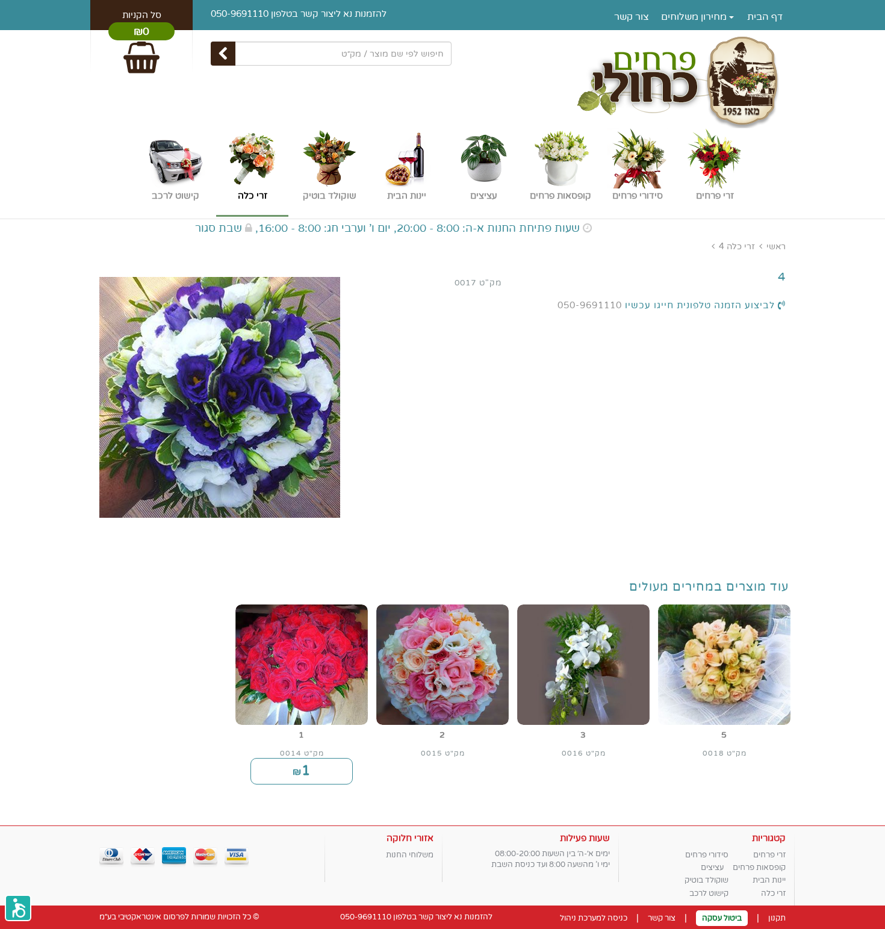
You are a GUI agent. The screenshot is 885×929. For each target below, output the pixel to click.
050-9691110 (240, 13)
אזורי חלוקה (410, 838)
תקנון (777, 918)
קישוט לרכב (708, 893)
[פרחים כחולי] (442, 80)
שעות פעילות (585, 838)
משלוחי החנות (409, 855)
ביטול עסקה (722, 918)
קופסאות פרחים (759, 867)
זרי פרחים (769, 855)
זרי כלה (741, 246)
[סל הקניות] (141, 52)
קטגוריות (769, 838)
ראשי (776, 246)
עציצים (712, 867)
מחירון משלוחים (695, 17)
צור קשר (631, 17)
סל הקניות (141, 15)
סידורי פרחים (706, 855)
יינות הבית (769, 880)
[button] (18, 908)
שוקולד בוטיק (706, 880)
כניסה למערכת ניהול (593, 918)
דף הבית (765, 17)
